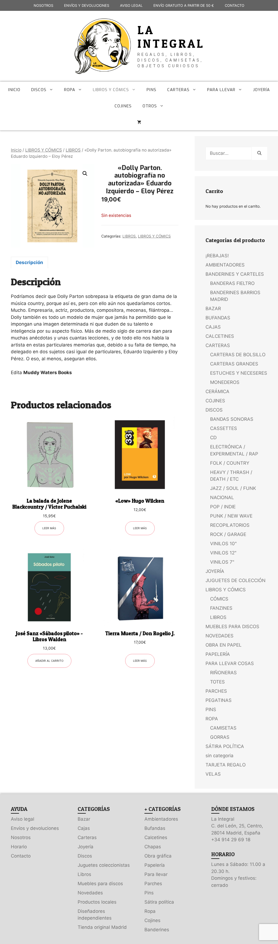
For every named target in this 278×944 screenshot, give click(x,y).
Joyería (85, 846)
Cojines (152, 920)
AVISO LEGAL (131, 5)
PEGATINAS (219, 700)
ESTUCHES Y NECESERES (238, 373)
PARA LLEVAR (221, 89)
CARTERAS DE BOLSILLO (238, 354)
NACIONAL (222, 497)
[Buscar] (259, 153)
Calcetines (155, 837)
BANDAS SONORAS (231, 419)
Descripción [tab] (29, 262)
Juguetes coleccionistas (104, 865)
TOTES (217, 682)
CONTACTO (234, 5)
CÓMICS (219, 599)
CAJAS (213, 327)
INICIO (14, 89)
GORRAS (219, 737)
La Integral (171, 37)
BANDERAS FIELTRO (232, 283)
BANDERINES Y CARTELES (235, 274)
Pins (149, 892)
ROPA (69, 89)
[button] (85, 173)
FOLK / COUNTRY (229, 463)
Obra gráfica (158, 856)
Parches (153, 883)
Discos (85, 856)
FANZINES (221, 608)
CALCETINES (220, 336)
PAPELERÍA (218, 654)
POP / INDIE (223, 506)
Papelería (154, 865)
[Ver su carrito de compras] (139, 122)
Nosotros (21, 837)
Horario (19, 846)
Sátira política (159, 902)
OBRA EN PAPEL (224, 645)
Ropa (150, 911)
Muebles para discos (100, 883)
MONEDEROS (224, 382)
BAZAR (213, 308)
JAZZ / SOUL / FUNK (233, 488)
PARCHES (216, 691)
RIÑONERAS (223, 672)
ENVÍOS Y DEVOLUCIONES (86, 5)
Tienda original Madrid (102, 927)
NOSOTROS (43, 5)
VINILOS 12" (223, 553)
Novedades (90, 892)
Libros (84, 874)
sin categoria (219, 755)
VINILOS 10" (223, 543)
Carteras (87, 837)
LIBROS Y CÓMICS (111, 89)
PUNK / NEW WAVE (231, 516)
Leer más (49, 528)
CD (213, 437)
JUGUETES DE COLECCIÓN (236, 580)
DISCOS (38, 89)
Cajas (84, 828)
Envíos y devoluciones (35, 828)
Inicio (16, 150)
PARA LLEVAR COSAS (230, 663)
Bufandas (154, 828)
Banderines (156, 929)
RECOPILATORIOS (229, 525)
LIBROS (73, 150)
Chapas (152, 846)
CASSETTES (223, 428)
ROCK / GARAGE (228, 534)
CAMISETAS (223, 728)
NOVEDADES (219, 635)
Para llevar (156, 874)
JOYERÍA (261, 89)
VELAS (213, 774)
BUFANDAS (218, 317)
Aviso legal (22, 819)
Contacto (21, 856)
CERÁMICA (217, 391)
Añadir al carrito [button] (49, 660)
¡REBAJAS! (217, 255)
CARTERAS (178, 89)
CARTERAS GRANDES (234, 364)
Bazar (84, 819)
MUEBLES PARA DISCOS (232, 626)
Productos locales (97, 902)
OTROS (150, 106)
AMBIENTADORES (225, 265)
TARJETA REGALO (226, 765)
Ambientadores (161, 819)
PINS (151, 89)
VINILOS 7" (222, 562)
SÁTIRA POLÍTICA (225, 746)
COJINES (123, 106)
